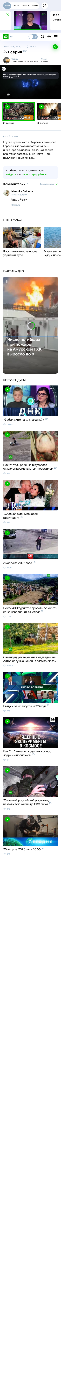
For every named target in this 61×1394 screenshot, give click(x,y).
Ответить (15, 205)
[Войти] (49, 36)
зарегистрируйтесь (34, 174)
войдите (11, 174)
